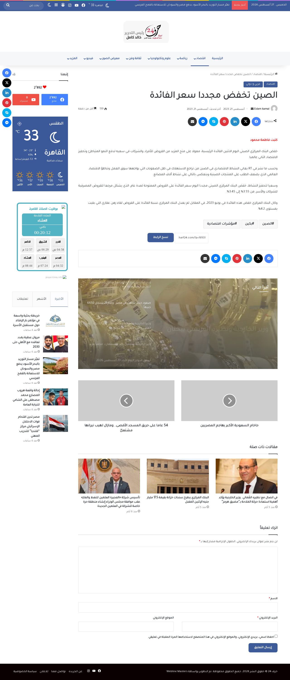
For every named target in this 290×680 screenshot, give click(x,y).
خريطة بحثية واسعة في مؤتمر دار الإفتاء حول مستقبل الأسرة (26, 320)
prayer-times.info (54, 278)
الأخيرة (59, 299)
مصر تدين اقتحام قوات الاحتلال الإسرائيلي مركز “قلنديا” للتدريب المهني (29, 427)
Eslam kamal (261, 109)
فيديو (89, 58)
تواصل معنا (58, 671)
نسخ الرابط (160, 237)
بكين (248, 224)
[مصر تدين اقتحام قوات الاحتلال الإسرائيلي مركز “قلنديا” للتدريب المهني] (55, 423)
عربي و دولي (253, 84)
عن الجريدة (75, 671)
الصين (267, 224)
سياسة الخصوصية (25, 671)
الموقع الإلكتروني (163, 618)
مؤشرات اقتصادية (221, 224)
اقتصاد (200, 58)
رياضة (183, 58)
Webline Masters (177, 671)
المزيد (73, 58)
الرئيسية (217, 58)
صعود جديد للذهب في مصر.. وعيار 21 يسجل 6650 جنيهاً (217, 325)
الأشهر (41, 299)
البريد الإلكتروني (267, 618)
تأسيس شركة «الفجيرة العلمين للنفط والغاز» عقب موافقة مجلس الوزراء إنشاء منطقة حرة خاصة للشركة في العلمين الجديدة (110, 502)
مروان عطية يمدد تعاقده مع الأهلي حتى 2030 (26, 342)
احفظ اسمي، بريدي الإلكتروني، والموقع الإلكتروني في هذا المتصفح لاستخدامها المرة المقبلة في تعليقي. (211, 637)
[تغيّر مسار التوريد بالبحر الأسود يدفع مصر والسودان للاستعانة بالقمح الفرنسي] (55, 365)
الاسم (273, 598)
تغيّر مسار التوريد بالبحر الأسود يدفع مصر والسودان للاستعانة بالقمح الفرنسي (182, 5)
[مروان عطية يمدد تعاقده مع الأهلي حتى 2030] (55, 343)
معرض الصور (111, 58)
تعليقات (22, 299)
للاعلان (44, 671)
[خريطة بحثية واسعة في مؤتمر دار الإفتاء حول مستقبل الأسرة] (55, 322)
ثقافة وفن (135, 58)
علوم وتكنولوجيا (160, 58)
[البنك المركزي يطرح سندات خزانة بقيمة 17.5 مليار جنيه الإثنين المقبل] (178, 476)
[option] (178, 323)
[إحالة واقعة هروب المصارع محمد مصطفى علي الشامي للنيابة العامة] (55, 396)
